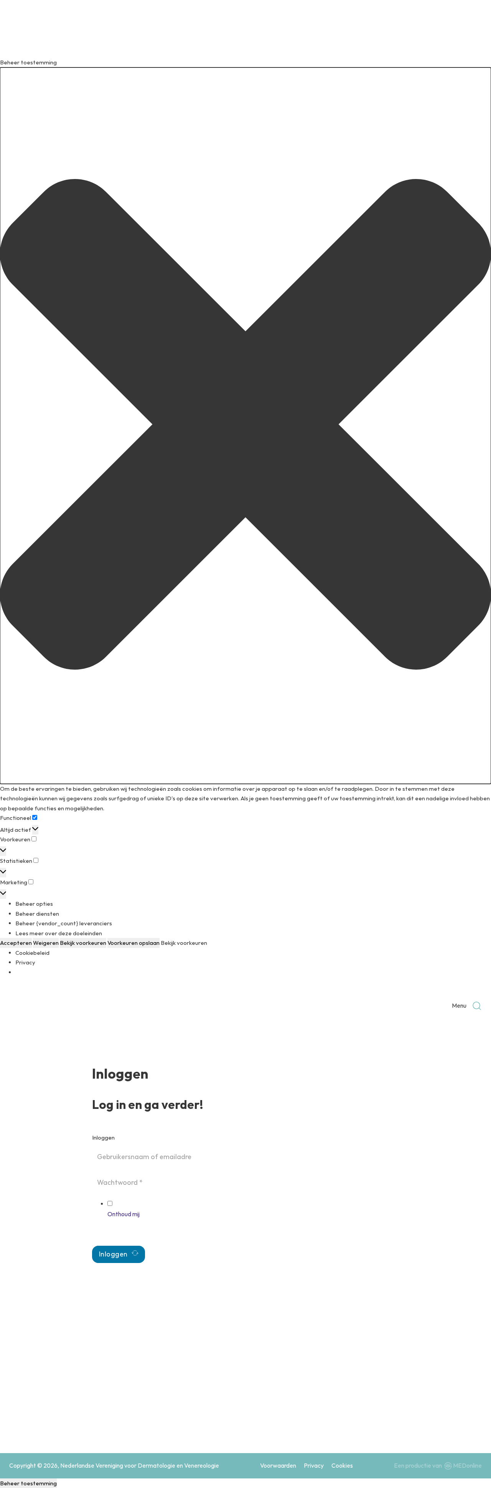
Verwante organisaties (427, 1390)
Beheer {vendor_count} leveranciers (63, 923)
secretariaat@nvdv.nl (56, 1418)
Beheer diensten (37, 913)
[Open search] (476, 1005)
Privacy (25, 962)
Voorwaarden (278, 1465)
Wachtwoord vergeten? (124, 1233)
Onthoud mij (123, 1214)
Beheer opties (34, 903)
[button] (245, 425)
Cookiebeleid (32, 952)
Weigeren (46, 942)
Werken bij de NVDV (334, 1390)
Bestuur (318, 1375)
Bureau (407, 1375)
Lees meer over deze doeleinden (58, 933)
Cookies (342, 1465)
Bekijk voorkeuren (83, 942)
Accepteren (16, 942)
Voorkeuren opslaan (133, 942)
